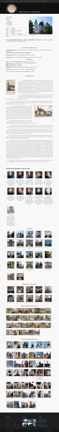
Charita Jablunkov (8, 426)
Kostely (7, 1)
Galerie (39, 1)
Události (21, 1)
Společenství (34, 1)
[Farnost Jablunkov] (11, 8)
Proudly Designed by (49, 430)
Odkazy (8, 417)
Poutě (25, 1)
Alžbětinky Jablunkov (14, 422)
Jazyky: (43, 1)
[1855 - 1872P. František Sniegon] (20, 174)
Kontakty (12, 1)
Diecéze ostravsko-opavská (8, 422)
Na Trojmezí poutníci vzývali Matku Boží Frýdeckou (13, 419)
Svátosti (29, 1)
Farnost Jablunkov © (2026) (9, 430)
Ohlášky (16, 1)
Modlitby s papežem (15, 426)
